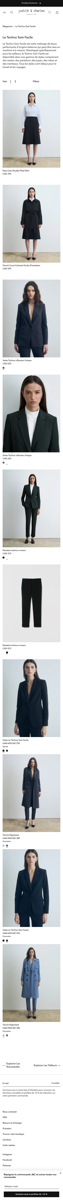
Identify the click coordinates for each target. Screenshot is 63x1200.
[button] (4, 12)
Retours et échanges (12, 1123)
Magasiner (8, 26)
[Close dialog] (60, 1173)
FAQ (5, 1117)
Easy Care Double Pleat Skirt (16, 171)
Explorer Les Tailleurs (45, 1065)
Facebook (7, 1160)
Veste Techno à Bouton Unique (17, 361)
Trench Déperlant (11, 835)
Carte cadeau (9, 1145)
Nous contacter (10, 1112)
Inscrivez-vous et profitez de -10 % (31, 1194)
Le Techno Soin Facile (25, 26)
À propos (7, 1128)
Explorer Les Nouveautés (13, 1065)
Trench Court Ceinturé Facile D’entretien (21, 266)
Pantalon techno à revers (14, 550)
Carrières (7, 1140)
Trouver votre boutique (13, 1134)
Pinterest (7, 1166)
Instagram (7, 1154)
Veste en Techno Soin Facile (16, 740)
